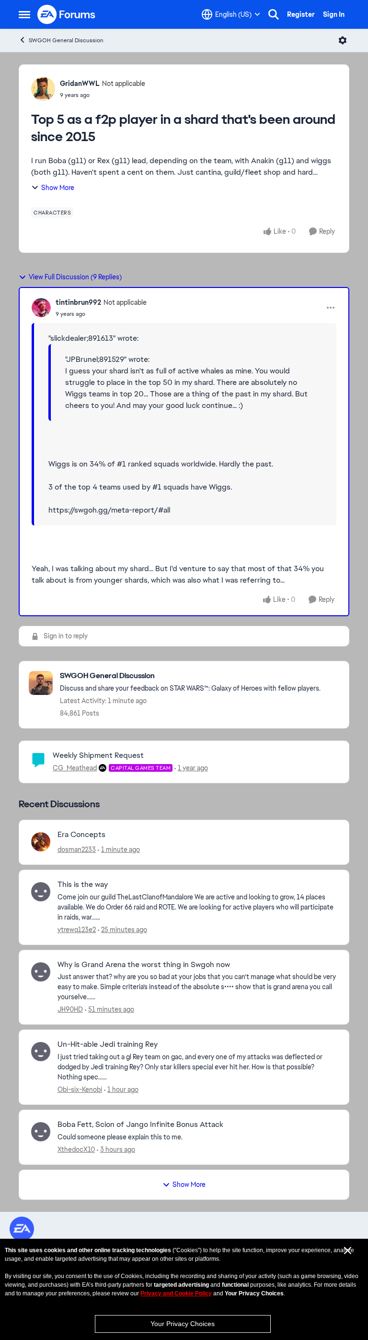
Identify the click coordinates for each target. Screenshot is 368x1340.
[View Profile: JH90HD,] (40, 971)
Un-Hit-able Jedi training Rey (108, 1044)
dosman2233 (77, 849)
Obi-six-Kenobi (80, 1089)
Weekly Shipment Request (98, 755)
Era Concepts (81, 834)
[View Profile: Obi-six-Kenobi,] (40, 1051)
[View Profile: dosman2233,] (40, 841)
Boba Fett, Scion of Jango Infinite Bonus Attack (140, 1124)
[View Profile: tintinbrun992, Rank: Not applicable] (41, 307)
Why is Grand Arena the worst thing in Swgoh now (144, 964)
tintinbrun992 (78, 302)
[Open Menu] (342, 40)
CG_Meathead (75, 768)
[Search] (273, 14)
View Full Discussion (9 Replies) (75, 277)
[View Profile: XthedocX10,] (40, 1131)
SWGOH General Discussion (66, 40)
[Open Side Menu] (24, 14)
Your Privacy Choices (182, 1324)
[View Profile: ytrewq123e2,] (40, 891)
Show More (57, 187)
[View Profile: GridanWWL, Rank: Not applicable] (43, 89)
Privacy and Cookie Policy (176, 1293)
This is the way (83, 884)
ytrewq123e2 (77, 929)
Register (301, 14)
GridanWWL (80, 83)
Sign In (334, 14)
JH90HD (70, 1009)
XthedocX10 (76, 1149)
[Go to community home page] (66, 14)
